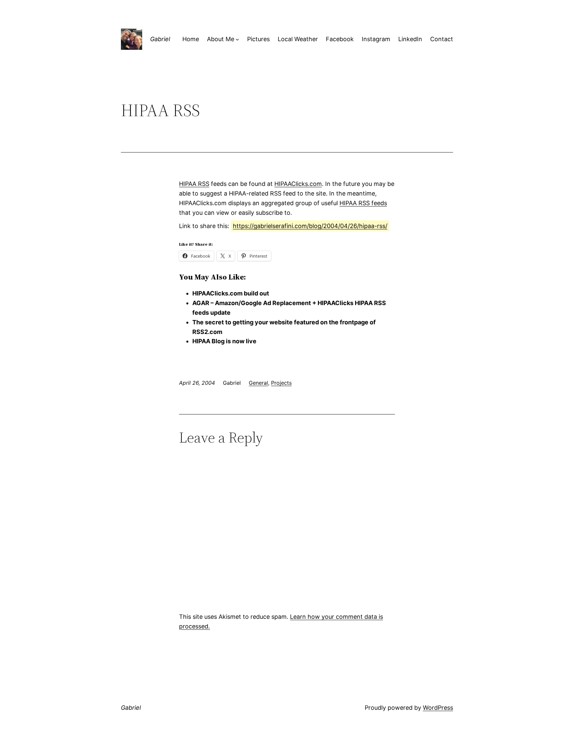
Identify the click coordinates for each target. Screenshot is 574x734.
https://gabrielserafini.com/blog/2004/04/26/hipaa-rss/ (310, 225)
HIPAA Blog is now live (224, 341)
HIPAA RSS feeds (363, 203)
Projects (281, 382)
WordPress (438, 707)
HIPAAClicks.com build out (230, 293)
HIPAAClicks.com (298, 183)
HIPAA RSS (194, 183)
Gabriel (160, 39)
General (258, 382)
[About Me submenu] (237, 39)
